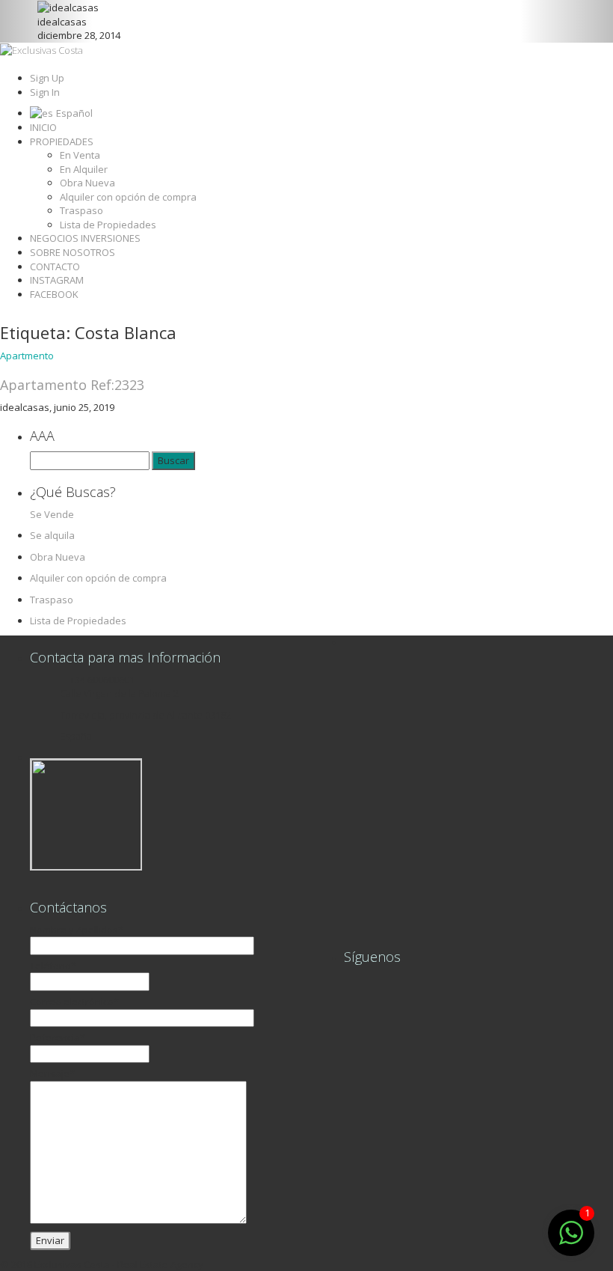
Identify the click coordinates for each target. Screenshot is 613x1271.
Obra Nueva (87, 182)
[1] (571, 1241)
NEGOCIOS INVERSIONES (85, 238)
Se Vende (52, 514)
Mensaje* (52, 1073)
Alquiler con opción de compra (128, 197)
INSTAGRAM (57, 280)
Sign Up (47, 78)
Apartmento (27, 355)
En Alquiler (84, 169)
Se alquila (52, 535)
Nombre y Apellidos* (76, 929)
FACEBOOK (54, 294)
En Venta (80, 155)
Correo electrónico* (74, 1001)
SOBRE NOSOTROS (72, 252)
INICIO (43, 127)
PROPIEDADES (61, 141)
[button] (46, 21)
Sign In (45, 92)
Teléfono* (53, 965)
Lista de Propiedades (108, 224)
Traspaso (81, 210)
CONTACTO (55, 266)
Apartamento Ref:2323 (72, 385)
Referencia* (57, 1037)
